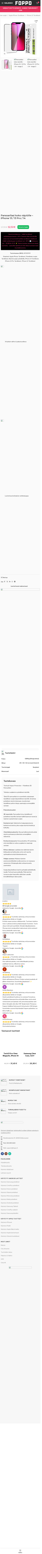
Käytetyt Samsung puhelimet (10, 1314)
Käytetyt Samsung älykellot (9, 1345)
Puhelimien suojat (31, 256)
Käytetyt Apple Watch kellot (10, 1361)
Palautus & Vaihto (6, 1387)
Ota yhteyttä (5, 1381)
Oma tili (3, 1394)
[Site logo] (23, 3)
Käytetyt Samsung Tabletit (9, 1338)
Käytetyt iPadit (6, 1358)
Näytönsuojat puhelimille (17, 259)
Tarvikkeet (5, 259)
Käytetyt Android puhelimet (10, 1335)
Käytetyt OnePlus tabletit (9, 1342)
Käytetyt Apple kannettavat (10, 1365)
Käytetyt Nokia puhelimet (9, 1331)
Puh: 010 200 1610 (9, 1275)
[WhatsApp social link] (12, 581)
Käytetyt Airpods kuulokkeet (10, 1368)
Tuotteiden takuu (6, 1384)
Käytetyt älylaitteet (7, 1301)
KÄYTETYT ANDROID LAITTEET (12, 1310)
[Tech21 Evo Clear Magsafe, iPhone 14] (11, 1111)
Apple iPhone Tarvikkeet (16, 15)
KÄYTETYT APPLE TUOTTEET (11, 1351)
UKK (2, 1391)
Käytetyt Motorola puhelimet (10, 1328)
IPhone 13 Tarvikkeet (33, 15)
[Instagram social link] (6, 1285)
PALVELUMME (5, 1291)
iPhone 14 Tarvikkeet (32, 259)
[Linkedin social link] (10, 581)
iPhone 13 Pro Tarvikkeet (13, 261)
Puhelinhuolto (5, 1294)
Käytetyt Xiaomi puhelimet (9, 1324)
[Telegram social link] (14, 581)
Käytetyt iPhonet (6, 1354)
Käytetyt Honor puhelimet (9, 1321)
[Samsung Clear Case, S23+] (30, 1111)
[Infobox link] (20, 1214)
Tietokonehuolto (6, 1298)
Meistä (3, 1377)
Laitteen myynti (6, 1305)
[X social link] (7, 581)
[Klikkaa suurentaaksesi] (4, 53)
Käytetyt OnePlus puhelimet (10, 1317)
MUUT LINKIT (5, 1374)
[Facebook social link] (4, 581)
